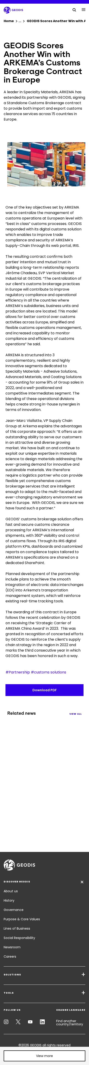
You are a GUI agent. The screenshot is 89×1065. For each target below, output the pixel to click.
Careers (10, 956)
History (9, 900)
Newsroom (12, 947)
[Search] (74, 9)
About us (11, 891)
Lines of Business (17, 928)
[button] (44, 1055)
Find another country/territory (69, 1022)
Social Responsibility (19, 938)
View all (75, 714)
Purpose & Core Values (22, 919)
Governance (14, 910)
